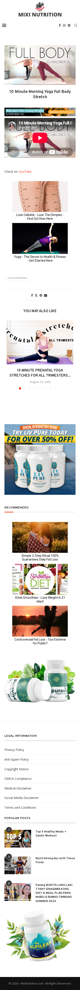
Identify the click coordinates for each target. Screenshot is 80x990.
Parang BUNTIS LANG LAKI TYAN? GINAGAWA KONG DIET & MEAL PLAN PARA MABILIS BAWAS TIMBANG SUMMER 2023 (54, 893)
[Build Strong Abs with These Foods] (17, 865)
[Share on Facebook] (32, 295)
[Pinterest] (69, 25)
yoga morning (17, 277)
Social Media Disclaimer (21, 798)
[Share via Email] (45, 295)
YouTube (25, 171)
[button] (10, 354)
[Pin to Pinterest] (41, 295)
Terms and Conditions (20, 807)
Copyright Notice (16, 769)
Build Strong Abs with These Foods (55, 860)
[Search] (75, 25)
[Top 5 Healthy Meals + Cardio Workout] (17, 839)
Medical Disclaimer (18, 788)
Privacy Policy (14, 750)
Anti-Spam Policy (16, 759)
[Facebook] (60, 25)
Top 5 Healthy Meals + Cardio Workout (51, 834)
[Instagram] (64, 25)
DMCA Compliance (18, 778)
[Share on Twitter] (36, 295)
